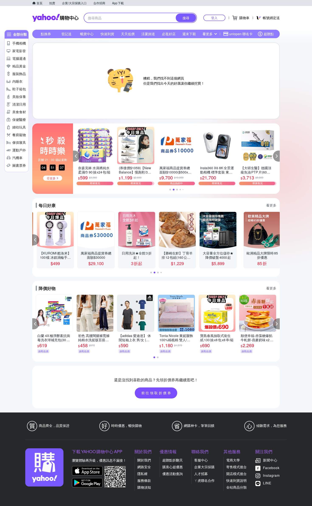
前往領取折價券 (156, 392)
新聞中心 (270, 460)
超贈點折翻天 (172, 460)
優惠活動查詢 (172, 473)
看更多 (207, 33)
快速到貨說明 (236, 480)
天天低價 (128, 33)
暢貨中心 (87, 33)
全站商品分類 (236, 487)
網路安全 (144, 466)
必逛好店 (169, 33)
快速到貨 (107, 33)
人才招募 (201, 473)
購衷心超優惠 (172, 466)
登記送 (66, 33)
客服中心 (201, 460)
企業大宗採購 (204, 466)
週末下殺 (189, 33)
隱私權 (142, 473)
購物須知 (144, 487)
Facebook (271, 467)
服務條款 (144, 480)
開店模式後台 (236, 473)
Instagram (271, 475)
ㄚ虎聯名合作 (204, 480)
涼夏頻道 (148, 33)
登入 (214, 17)
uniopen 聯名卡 (241, 33)
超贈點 (269, 33)
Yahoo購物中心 (55, 18)
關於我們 (144, 460)
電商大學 (233, 460)
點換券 (46, 33)
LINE (267, 483)
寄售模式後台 (236, 466)
